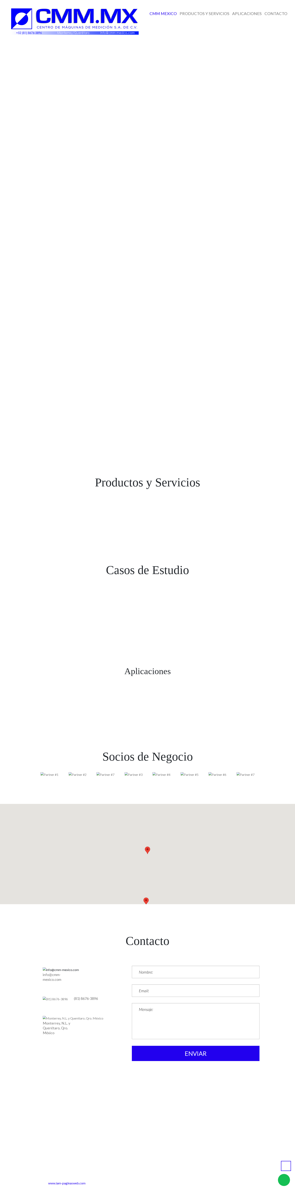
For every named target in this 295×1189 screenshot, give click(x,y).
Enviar (195, 1053)
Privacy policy (164, 1169)
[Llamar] (151, 57)
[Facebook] (108, 57)
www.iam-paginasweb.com (66, 1183)
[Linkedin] (129, 57)
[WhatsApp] (87, 57)
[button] (146, 901)
